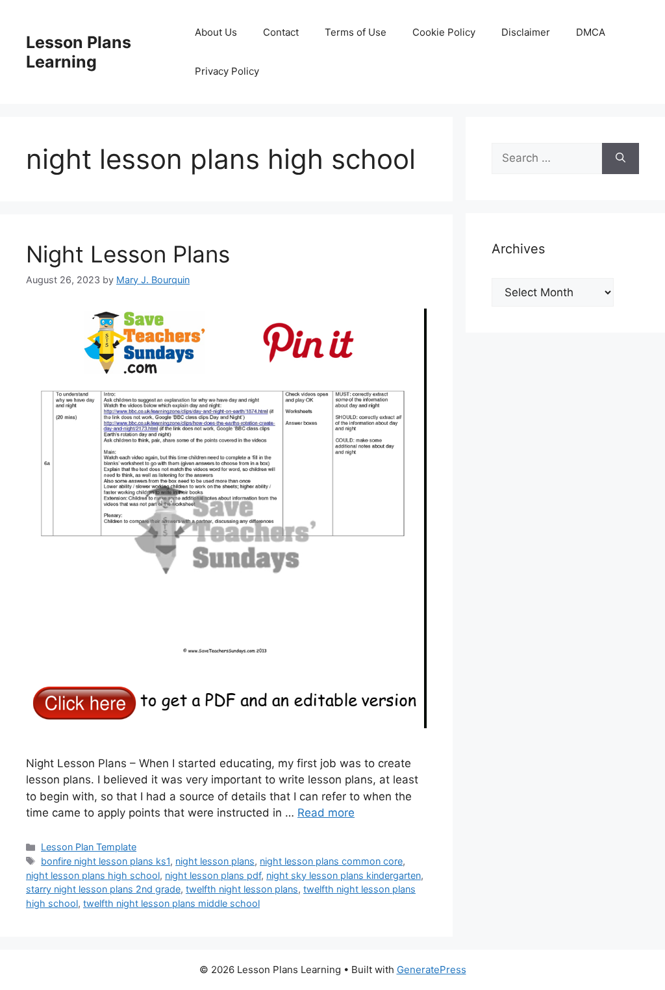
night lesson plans (215, 861)
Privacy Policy (227, 71)
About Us (216, 32)
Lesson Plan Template (88, 846)
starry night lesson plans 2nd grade (103, 889)
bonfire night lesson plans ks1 (105, 861)
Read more (326, 812)
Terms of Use (355, 32)
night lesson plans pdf (213, 875)
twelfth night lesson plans (242, 889)
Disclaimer (525, 32)
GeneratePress (431, 969)
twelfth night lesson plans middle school (171, 903)
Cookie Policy (443, 32)
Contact (281, 32)
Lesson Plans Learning (78, 51)
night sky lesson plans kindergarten (343, 875)
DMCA (590, 32)
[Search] (620, 158)
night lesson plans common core (331, 861)
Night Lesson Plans (128, 254)
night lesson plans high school (93, 875)
